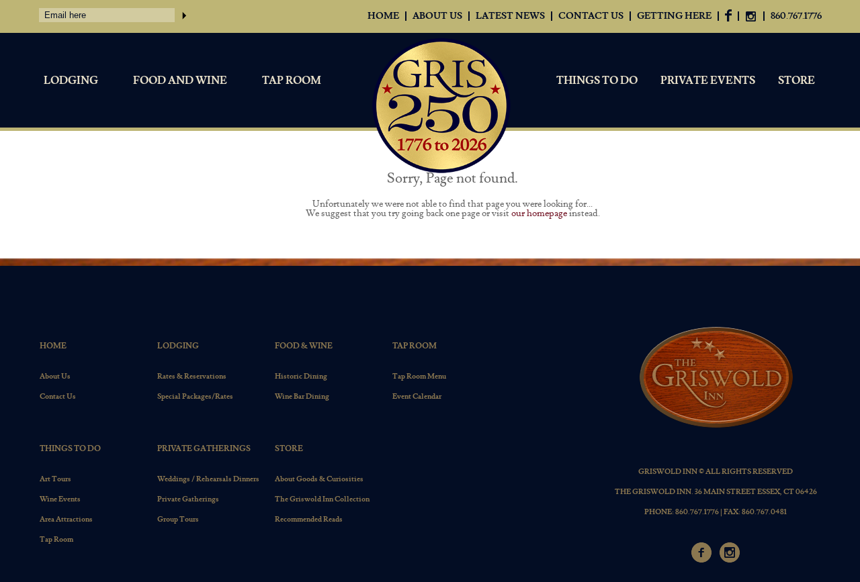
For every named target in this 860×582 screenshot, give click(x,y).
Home (383, 16)
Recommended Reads (309, 519)
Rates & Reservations (191, 376)
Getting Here (674, 16)
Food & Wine (304, 346)
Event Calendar (416, 396)
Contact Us (591, 16)
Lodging (71, 81)
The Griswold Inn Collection (322, 499)
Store (796, 81)
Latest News (510, 16)
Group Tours (178, 519)
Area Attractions (66, 519)
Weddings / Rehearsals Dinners (208, 479)
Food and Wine (180, 81)
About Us (437, 16)
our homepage (539, 213)
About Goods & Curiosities (319, 479)
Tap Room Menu (419, 376)
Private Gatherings (204, 449)
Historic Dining (301, 376)
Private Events (707, 81)
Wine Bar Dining (302, 396)
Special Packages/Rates (195, 396)
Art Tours (55, 479)
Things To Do (597, 81)
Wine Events (60, 499)
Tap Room (291, 81)
